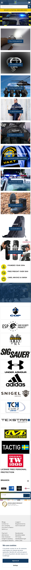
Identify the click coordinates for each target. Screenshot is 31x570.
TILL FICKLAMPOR (15, 41)
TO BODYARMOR (15, 111)
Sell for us (4, 529)
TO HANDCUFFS (15, 65)
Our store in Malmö (7, 527)
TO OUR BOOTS (15, 205)
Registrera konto (20, 524)
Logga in (18, 522)
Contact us (5, 524)
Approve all (15, 560)
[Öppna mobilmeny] (2, 2)
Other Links (18, 540)
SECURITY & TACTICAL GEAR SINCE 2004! (15, 10)
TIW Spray (18, 537)
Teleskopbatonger (20, 538)
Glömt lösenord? (20, 525)
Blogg (3, 522)
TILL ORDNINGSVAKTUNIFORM (16, 158)
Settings (15, 565)
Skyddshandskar (20, 535)
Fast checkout (6, 537)
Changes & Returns (7, 540)
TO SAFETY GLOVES (15, 135)
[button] (29, 15)
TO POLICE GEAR (15, 182)
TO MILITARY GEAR (15, 88)
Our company (6, 525)
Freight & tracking (7, 538)
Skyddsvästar (19, 533)
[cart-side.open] (29, 2)
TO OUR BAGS (15, 229)
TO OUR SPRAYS (15, 252)
